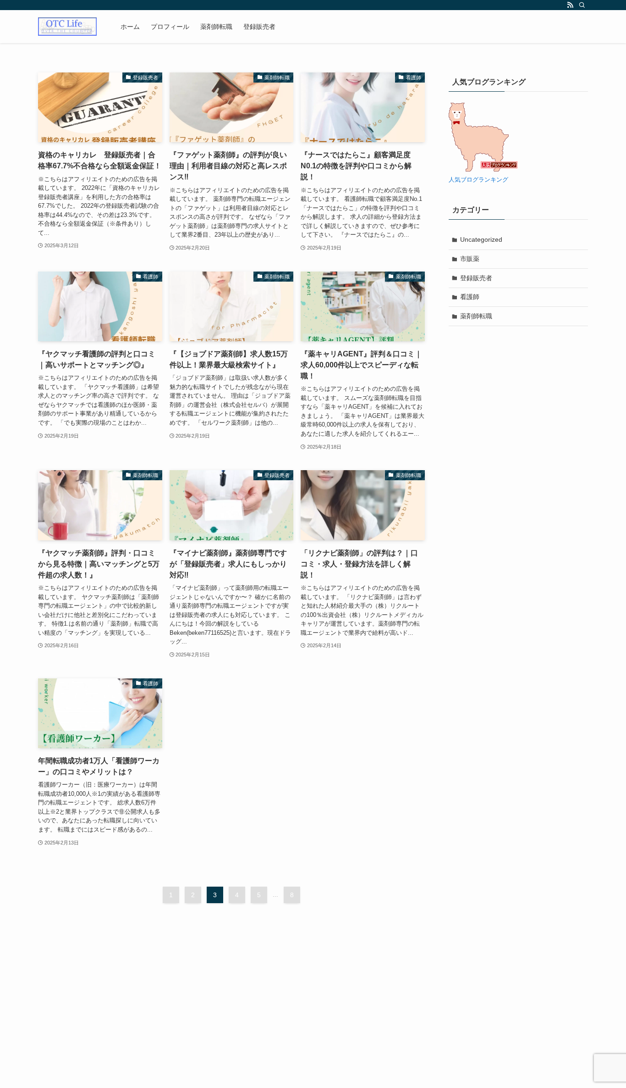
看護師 (469, 296)
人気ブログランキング (478, 180)
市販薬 (469, 258)
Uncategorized (481, 239)
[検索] (582, 5)
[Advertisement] (313, 1020)
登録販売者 (476, 278)
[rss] (570, 5)
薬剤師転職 (476, 316)
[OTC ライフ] (67, 26)
